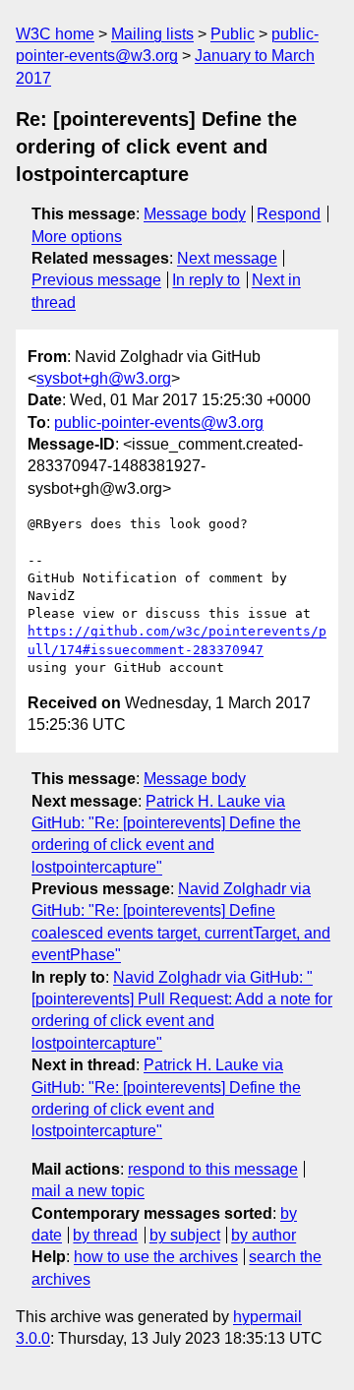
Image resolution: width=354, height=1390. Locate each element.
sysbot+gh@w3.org (103, 378)
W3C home (55, 34)
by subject (184, 1235)
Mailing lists (152, 34)
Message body (195, 214)
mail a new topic (88, 1190)
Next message (227, 258)
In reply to (206, 280)
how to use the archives (156, 1256)
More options (76, 236)
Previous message (96, 280)
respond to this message (213, 1169)
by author (263, 1235)
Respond (289, 214)
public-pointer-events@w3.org (159, 422)
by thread (105, 1235)
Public (232, 34)
